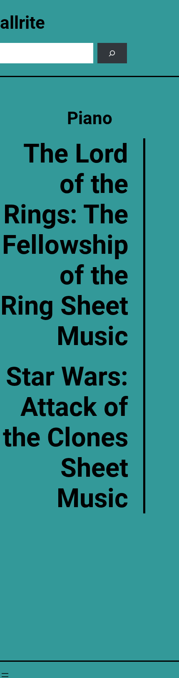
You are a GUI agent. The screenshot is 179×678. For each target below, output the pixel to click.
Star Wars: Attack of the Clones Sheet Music (65, 437)
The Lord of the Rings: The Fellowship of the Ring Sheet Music (64, 244)
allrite (22, 23)
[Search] (112, 53)
